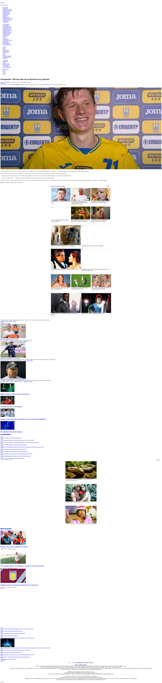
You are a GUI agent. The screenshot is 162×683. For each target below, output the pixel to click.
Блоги (4, 49)
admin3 (11, 341)
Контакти (5, 58)
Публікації (5, 22)
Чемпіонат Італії (6, 31)
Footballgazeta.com (80, 662)
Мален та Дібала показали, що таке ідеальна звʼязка (12, 631)
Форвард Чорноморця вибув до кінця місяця (10, 358)
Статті (4, 47)
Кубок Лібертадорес (7, 44)
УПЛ (4, 62)
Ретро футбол (6, 20)
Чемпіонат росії (6, 34)
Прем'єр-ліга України (7, 9)
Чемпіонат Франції (7, 32)
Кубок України (6, 13)
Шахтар (10, 321)
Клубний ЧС (6, 39)
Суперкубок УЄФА (7, 27)
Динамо (14, 321)
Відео (4, 54)
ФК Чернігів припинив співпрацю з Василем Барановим (13, 379)
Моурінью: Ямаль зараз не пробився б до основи (14, 546)
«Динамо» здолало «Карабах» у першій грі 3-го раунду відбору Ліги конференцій (23, 419)
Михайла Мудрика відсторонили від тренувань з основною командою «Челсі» (17, 654)
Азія (4, 37)
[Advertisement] (10, 608)
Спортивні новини (7, 55)
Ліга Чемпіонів (6, 24)
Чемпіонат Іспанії (7, 33)
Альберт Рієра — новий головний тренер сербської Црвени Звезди (15, 656)
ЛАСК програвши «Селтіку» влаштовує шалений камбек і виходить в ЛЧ (16, 453)
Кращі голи (5, 52)
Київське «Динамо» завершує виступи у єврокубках (15, 394)
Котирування (6, 50)
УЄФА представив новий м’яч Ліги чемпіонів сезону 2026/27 (14, 444)
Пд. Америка (6, 35)
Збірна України (6, 11)
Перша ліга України (7, 10)
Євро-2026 (5, 15)
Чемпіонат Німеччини (8, 29)
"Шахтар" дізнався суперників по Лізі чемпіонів (11, 437)
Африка (4, 36)
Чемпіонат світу (6, 14)
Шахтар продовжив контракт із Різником (9, 338)
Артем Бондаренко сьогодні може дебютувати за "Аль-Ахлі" (14, 449)
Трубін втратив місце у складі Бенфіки (11, 406)
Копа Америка (6, 42)
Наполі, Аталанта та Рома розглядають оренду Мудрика (13, 458)
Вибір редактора (6, 528)
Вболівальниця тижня (8, 18)
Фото (4, 53)
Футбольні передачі (7, 19)
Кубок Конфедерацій (7, 40)
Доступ (4, 46)
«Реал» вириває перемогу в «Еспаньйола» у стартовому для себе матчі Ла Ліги (22, 566)
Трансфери (5, 8)
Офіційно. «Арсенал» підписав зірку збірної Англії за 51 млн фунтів (19, 585)
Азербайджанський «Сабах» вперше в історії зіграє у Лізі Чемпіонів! (15, 456)
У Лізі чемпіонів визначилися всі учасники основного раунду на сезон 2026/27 (17, 440)
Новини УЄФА (6, 17)
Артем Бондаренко (5, 321)
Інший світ (5, 41)
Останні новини (6, 434)
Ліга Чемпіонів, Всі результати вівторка (12, 431)
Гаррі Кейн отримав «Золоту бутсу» (8, 659)
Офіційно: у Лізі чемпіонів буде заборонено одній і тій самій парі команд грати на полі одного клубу (22, 447)
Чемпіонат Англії (7, 28)
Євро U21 (5, 16)
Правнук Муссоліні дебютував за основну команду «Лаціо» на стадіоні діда (17, 628)
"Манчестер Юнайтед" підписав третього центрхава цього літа (14, 451)
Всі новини (5, 7)
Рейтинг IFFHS (6, 51)
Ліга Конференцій (7, 26)
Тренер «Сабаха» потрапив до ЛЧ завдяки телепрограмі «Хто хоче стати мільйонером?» (20, 442)
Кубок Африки (6, 43)
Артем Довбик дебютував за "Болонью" (9, 635)
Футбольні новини (7, 57)
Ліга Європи (5, 25)
